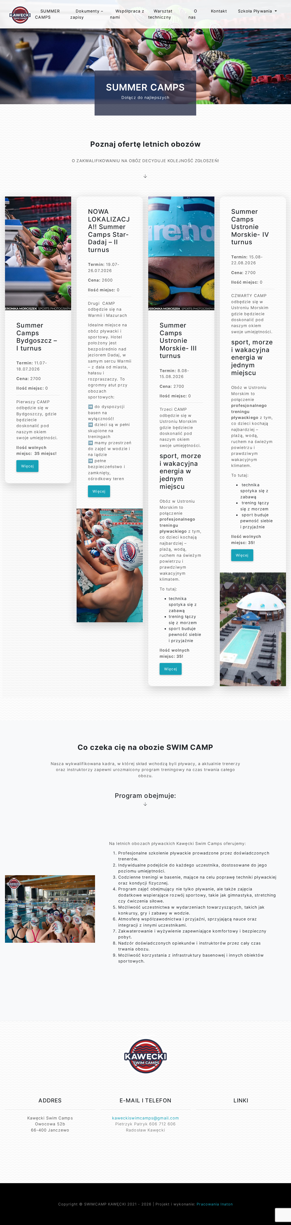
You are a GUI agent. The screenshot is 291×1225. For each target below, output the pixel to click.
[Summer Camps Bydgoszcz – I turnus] (38, 253)
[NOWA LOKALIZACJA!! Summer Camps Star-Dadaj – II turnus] (110, 565)
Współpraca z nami (127, 14)
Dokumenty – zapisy (86, 14)
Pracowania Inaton (215, 1204)
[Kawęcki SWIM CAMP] (20, 14)
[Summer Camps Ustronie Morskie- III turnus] (181, 253)
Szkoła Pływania (256, 11)
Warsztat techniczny (160, 14)
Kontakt (219, 11)
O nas (192, 14)
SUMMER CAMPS (47, 14)
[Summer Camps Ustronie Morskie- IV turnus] (253, 629)
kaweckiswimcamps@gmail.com (145, 1118)
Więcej (27, 466)
